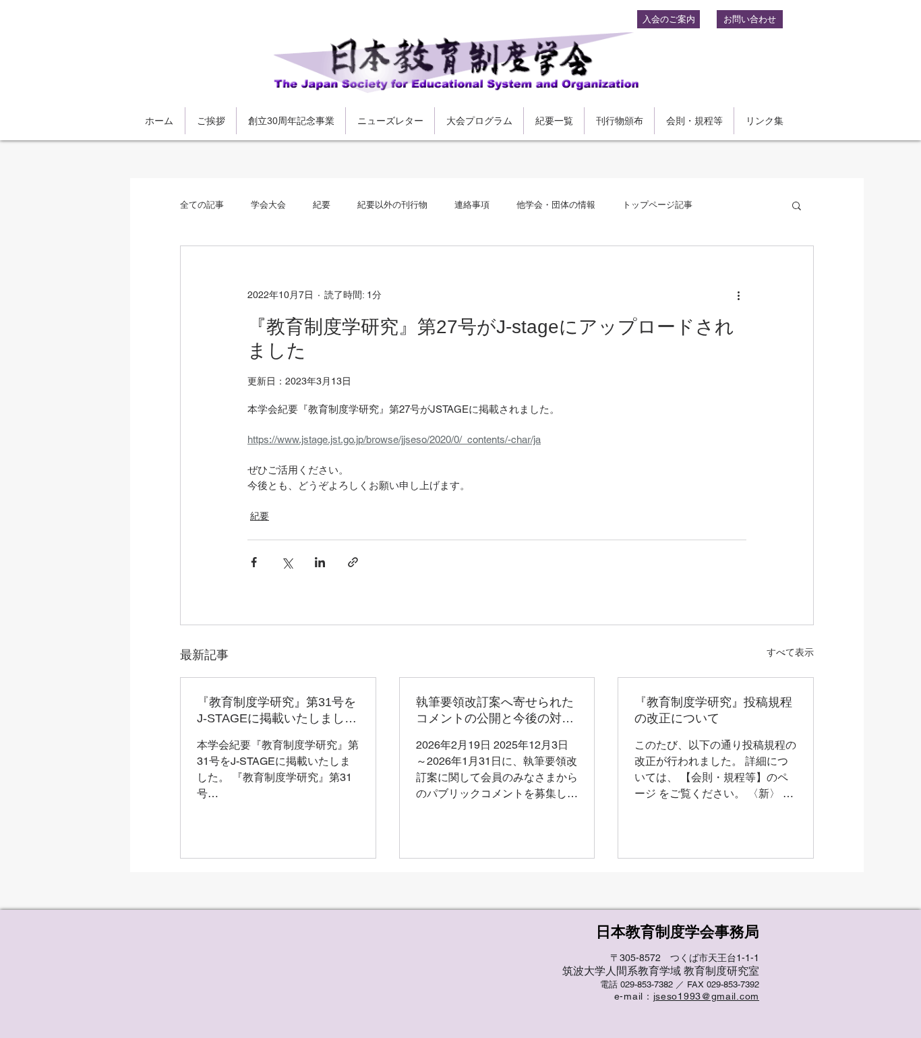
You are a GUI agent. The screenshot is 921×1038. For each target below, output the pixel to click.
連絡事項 (471, 205)
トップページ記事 (657, 205)
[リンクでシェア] (353, 562)
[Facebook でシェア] (253, 562)
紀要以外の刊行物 (392, 205)
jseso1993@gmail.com (706, 996)
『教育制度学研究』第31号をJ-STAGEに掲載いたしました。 (276, 710)
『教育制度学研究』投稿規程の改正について (713, 710)
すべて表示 (790, 652)
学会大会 (268, 205)
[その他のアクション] (738, 295)
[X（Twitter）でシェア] (286, 562)
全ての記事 (202, 205)
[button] (796, 205)
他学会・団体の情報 (555, 205)
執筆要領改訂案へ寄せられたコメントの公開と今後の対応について (495, 710)
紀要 (321, 205)
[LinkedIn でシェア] (320, 562)
